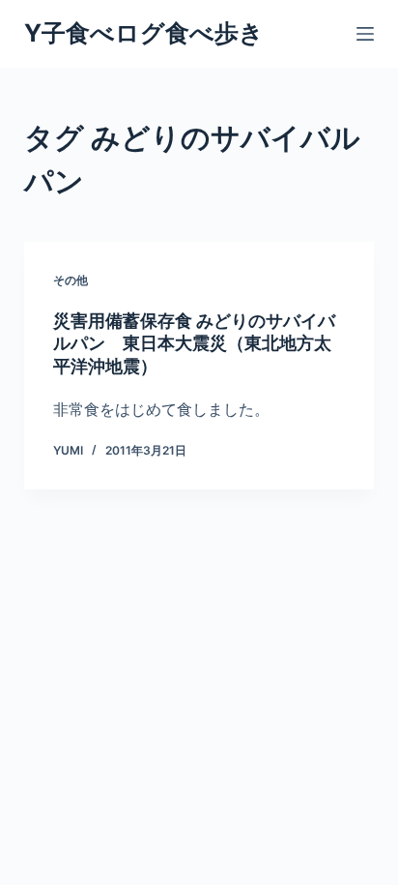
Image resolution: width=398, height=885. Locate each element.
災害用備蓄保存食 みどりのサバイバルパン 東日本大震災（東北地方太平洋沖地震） (194, 343)
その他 (70, 280)
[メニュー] (365, 34)
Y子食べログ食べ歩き (144, 32)
